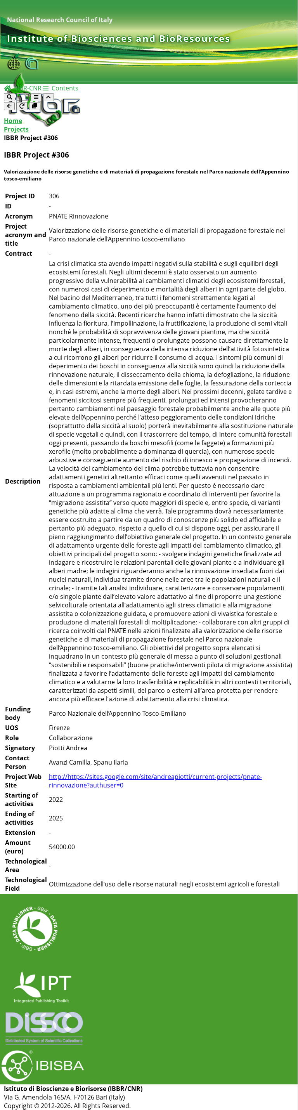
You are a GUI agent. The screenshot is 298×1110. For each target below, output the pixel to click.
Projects (16, 129)
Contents (64, 88)
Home (13, 120)
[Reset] (22, 106)
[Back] (9, 106)
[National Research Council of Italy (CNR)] (32, 68)
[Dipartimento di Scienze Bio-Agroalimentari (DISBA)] (15, 68)
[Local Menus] (34, 106)
